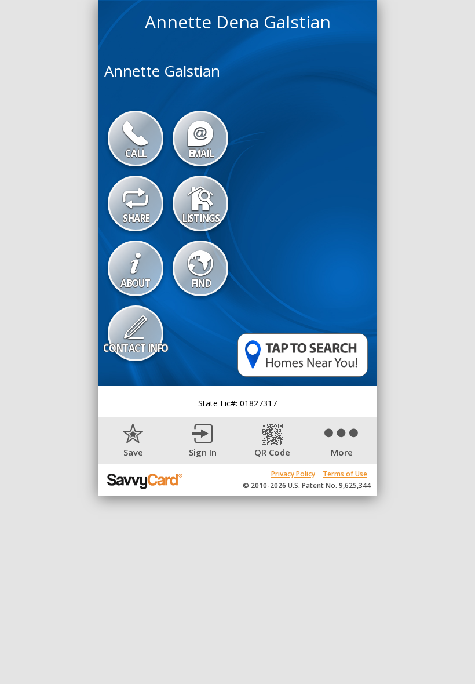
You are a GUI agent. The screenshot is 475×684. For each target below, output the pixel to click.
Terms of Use (345, 474)
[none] (133, 441)
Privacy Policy (293, 474)
